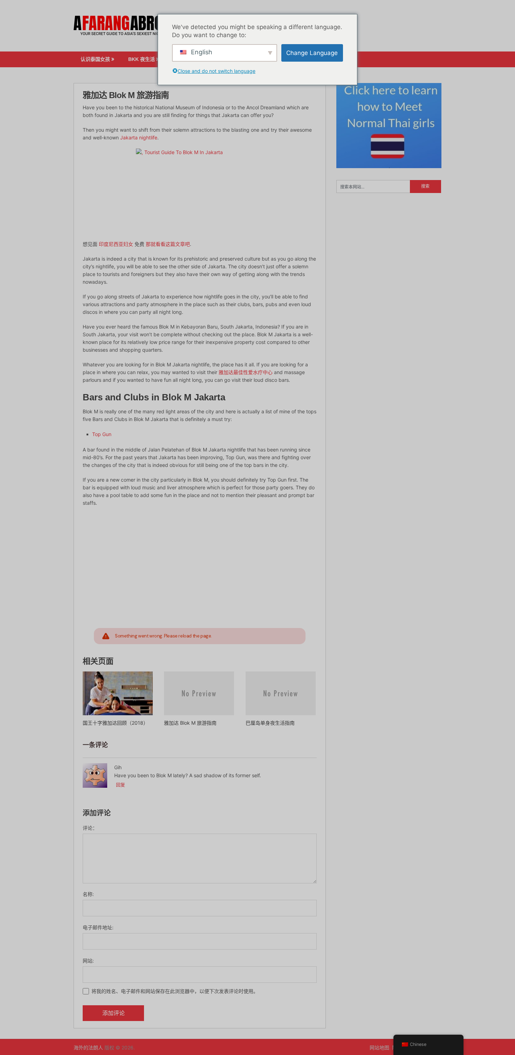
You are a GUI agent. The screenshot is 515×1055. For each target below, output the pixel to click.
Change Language (312, 52)
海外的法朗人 (88, 1047)
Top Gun (101, 434)
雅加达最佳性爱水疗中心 (246, 372)
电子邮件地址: (98, 927)
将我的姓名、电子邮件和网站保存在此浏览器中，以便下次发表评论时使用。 (174, 991)
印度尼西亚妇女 (116, 244)
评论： (90, 828)
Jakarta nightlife (138, 137)
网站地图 (379, 1047)
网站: (88, 961)
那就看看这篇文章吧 (168, 244)
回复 (120, 784)
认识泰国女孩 (95, 59)
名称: (88, 894)
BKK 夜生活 (141, 59)
